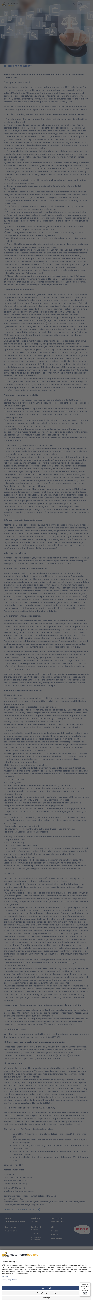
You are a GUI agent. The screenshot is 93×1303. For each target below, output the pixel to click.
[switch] (85, 1293)
